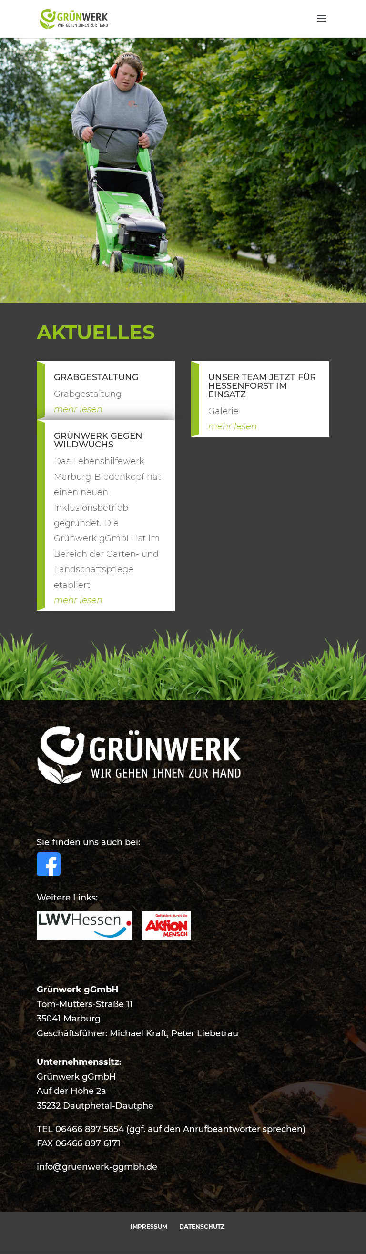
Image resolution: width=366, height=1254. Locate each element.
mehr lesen (78, 409)
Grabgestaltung (96, 377)
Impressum (149, 1226)
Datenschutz (201, 1226)
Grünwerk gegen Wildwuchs (98, 440)
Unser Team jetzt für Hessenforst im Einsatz (262, 386)
